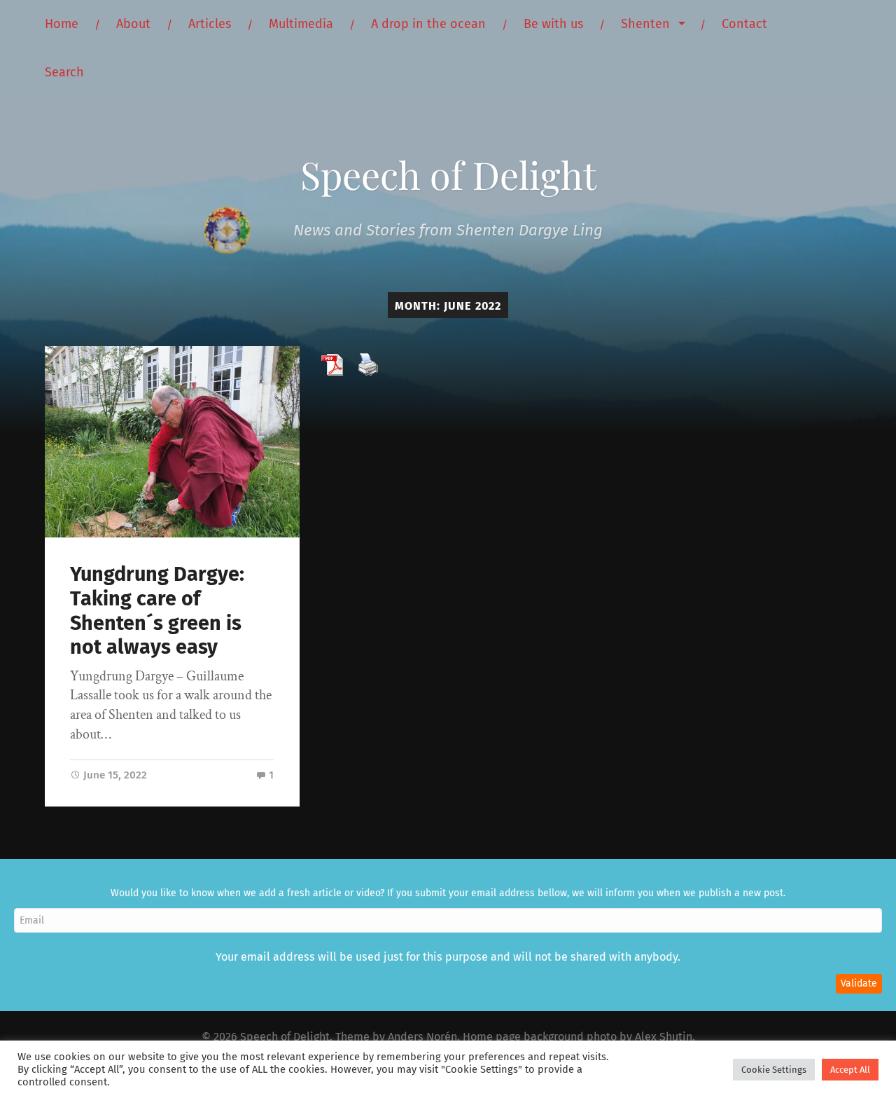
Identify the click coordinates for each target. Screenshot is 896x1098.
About (133, 24)
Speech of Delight (448, 174)
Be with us (553, 24)
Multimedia (301, 24)
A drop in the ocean (428, 24)
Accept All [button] (850, 1069)
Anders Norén (422, 1036)
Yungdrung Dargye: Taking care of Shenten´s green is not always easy (157, 610)
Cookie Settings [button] (773, 1069)
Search (64, 72)
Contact (744, 24)
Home (61, 24)
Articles (209, 24)
